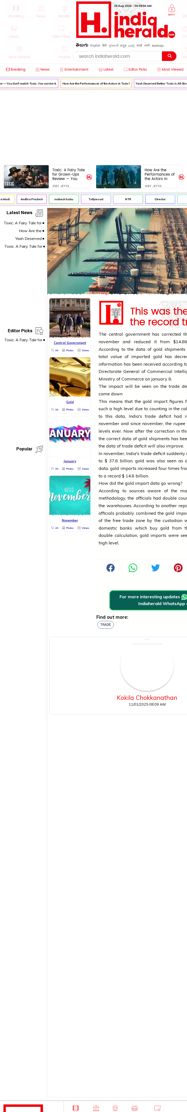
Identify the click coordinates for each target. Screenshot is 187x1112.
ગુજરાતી (113, 45)
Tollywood (93, 199)
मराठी (139, 45)
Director (157, 199)
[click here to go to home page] (126, 37)
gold (157, 349)
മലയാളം (158, 45)
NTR (126, 199)
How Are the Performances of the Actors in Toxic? (94, 83)
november (109, 341)
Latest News (19, 213)
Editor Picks (20, 332)
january (159, 379)
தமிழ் (131, 45)
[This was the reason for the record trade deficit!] (133, 570)
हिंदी (104, 45)
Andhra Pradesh (29, 199)
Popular (24, 450)
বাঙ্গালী (147, 45)
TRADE (105, 625)
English (95, 45)
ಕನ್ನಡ (123, 45)
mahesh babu (61, 199)
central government (129, 334)
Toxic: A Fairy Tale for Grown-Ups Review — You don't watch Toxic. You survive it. (68, 174)
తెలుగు (82, 46)
